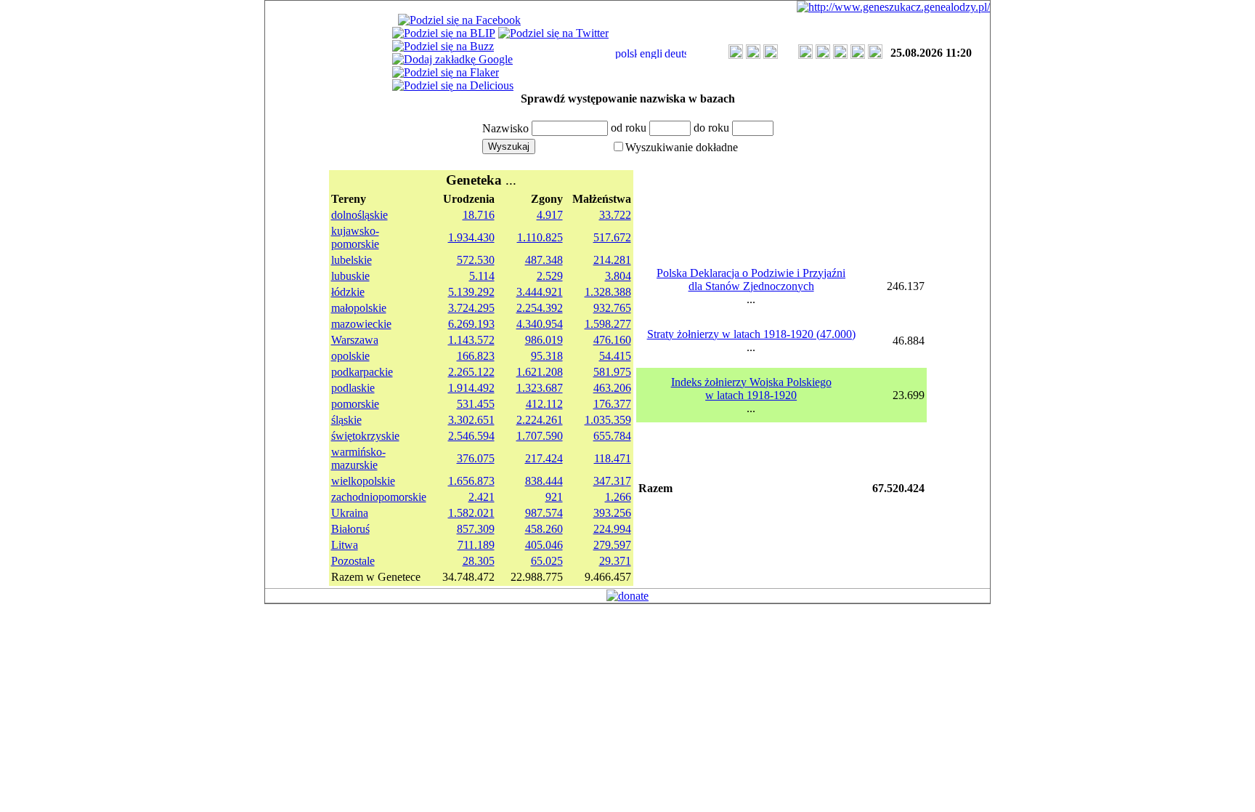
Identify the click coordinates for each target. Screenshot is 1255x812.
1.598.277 (608, 324)
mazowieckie (361, 324)
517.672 (612, 237)
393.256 (612, 513)
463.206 (612, 388)
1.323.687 (539, 388)
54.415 (615, 356)
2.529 (550, 276)
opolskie (350, 356)
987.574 (544, 513)
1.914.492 (471, 388)
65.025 (547, 561)
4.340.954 (539, 324)
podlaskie (353, 388)
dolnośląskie (359, 215)
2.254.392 (539, 308)
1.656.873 (471, 481)
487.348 (544, 260)
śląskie (346, 420)
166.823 (476, 356)
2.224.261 (539, 420)
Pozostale (353, 561)
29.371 (615, 561)
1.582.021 (471, 513)
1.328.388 (608, 292)
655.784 (612, 436)
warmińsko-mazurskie (358, 458)
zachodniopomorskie (378, 497)
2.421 (481, 497)
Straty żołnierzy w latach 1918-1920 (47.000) (751, 334)
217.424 (544, 458)
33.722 (615, 215)
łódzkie (348, 292)
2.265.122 (471, 372)
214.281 (612, 260)
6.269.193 (471, 324)
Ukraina (349, 513)
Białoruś (350, 529)
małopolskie (358, 308)
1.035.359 (608, 420)
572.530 (476, 260)
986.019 (544, 340)
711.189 (476, 545)
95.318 (547, 356)
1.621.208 (539, 372)
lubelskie (351, 260)
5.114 (482, 276)
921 (554, 497)
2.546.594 (471, 436)
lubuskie (350, 276)
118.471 (612, 458)
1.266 (618, 497)
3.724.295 (471, 308)
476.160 (612, 340)
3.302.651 (471, 420)
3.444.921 (539, 292)
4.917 (550, 215)
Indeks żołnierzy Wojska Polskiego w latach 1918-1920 (751, 388)
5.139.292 (471, 292)
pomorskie (355, 404)
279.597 (612, 545)
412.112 (544, 404)
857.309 (476, 529)
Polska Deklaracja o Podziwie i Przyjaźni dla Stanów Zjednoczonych (751, 279)
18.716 (479, 215)
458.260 (544, 529)
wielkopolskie (363, 481)
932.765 (612, 308)
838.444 (544, 481)
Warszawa (354, 340)
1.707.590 (539, 436)
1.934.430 (471, 237)
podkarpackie (362, 372)
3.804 (618, 276)
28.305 (479, 561)
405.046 (544, 545)
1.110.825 (540, 237)
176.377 (612, 404)
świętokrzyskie (365, 436)
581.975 (612, 372)
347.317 (612, 481)
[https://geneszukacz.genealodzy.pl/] (893, 7)
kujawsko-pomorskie (355, 237)
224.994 (612, 529)
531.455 (476, 404)
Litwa (344, 545)
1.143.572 (471, 340)
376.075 (476, 458)
